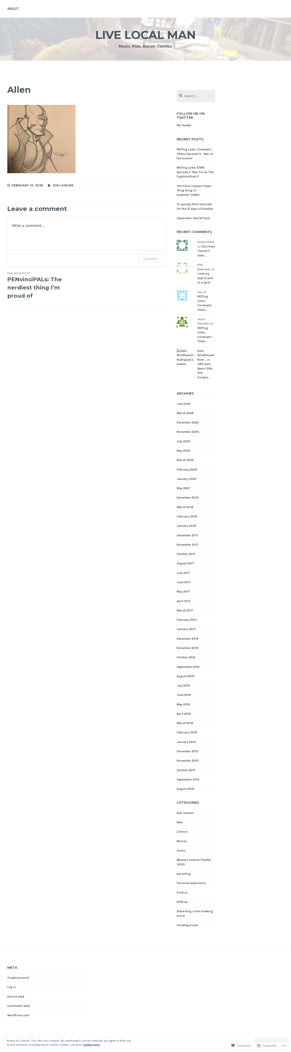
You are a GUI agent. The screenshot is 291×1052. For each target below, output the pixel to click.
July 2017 (183, 573)
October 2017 (186, 554)
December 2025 (188, 422)
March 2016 (185, 723)
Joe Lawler (63, 185)
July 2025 (183, 441)
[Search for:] (196, 96)
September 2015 (188, 779)
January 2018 (186, 525)
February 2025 (187, 469)
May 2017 (183, 591)
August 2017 (185, 563)
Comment (150, 259)
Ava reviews (185, 813)
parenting (184, 873)
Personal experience (191, 883)
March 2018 (185, 507)
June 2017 (184, 582)
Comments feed (18, 1006)
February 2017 (187, 619)
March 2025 (185, 460)
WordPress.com (18, 1015)
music (181, 850)
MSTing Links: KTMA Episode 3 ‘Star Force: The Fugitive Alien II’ (195, 172)
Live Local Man (145, 35)
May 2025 (183, 450)
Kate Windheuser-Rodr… (206, 355)
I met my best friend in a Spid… (205, 278)
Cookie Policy (91, 1044)
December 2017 (187, 535)
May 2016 (183, 704)
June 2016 (184, 695)
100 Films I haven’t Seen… (206, 251)
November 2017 (187, 544)
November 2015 (187, 760)
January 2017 (186, 629)
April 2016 (184, 713)
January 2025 (186, 479)
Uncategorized (187, 925)
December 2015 (187, 751)
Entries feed (15, 996)
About (13, 8)
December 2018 (187, 497)
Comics (182, 831)
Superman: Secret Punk (193, 218)
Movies (182, 841)
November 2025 (188, 431)
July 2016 (183, 685)
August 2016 (185, 676)
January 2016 (186, 742)
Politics (182, 892)
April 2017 (184, 601)
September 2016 (188, 667)
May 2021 (183, 488)
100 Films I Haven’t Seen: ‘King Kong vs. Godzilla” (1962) (194, 190)
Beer (180, 822)
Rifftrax (182, 902)
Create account (18, 977)
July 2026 (183, 404)
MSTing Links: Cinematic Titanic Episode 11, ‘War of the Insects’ (195, 154)
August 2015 (185, 789)
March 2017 (185, 610)
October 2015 (186, 770)
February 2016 (187, 732)
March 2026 (185, 413)
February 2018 (187, 516)
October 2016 (186, 657)
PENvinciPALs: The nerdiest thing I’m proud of (34, 285)
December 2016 (187, 638)
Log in (11, 987)
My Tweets (184, 125)
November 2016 (187, 648)
